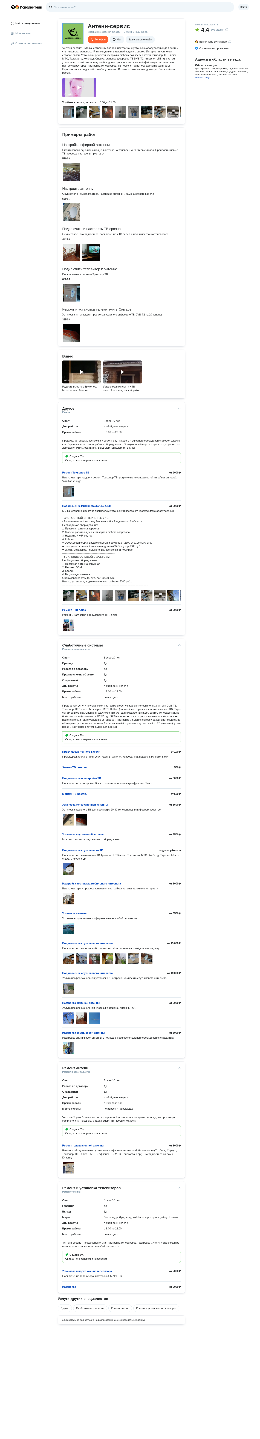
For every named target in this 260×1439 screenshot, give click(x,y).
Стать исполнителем (28, 43)
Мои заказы (23, 33)
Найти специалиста (27, 23)
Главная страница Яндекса (13, 7)
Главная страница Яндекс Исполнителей (26, 7)
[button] (98, 39)
